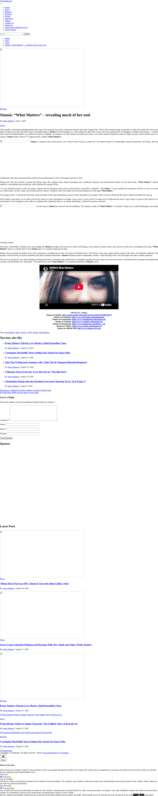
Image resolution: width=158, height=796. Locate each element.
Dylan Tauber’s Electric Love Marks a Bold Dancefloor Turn (35, 343)
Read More (149, 795)
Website (3, 434)
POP (30, 332)
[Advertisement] (18, 485)
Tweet (2, 125)
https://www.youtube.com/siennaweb (87, 322)
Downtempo (9, 332)
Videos (7, 21)
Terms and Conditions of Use (16, 27)
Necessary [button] (4, 774)
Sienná (35, 332)
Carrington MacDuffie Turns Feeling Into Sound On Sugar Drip (37, 352)
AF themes (64, 753)
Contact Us (9, 23)
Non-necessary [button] (6, 786)
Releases (8, 12)
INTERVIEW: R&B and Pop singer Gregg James (19, 392)
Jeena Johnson (9, 121)
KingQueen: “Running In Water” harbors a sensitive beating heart (25, 390)
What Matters (44, 332)
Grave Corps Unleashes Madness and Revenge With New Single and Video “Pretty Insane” (46, 644)
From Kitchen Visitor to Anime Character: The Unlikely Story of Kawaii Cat (39, 723)
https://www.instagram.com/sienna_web (88, 324)
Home (7, 7)
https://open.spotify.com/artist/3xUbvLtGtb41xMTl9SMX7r (87, 315)
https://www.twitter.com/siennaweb (87, 326)
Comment (4, 420)
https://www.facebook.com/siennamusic (88, 317)
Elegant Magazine (50, 753)
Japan (17, 332)
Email (3, 429)
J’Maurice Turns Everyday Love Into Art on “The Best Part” (36, 372)
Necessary (7, 777)
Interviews (9, 19)
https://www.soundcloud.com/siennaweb (89, 319)
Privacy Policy (10, 30)
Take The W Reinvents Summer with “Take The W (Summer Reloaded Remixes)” (46, 362)
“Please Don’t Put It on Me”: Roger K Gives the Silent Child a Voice (34, 583)
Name (3, 424)
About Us (9, 25)
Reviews (8, 14)
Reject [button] (141, 795)
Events (7, 16)
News (7, 10)
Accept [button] (136, 795)
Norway (24, 332)
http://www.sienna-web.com (89, 328)
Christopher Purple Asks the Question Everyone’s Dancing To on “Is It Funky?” (45, 381)
